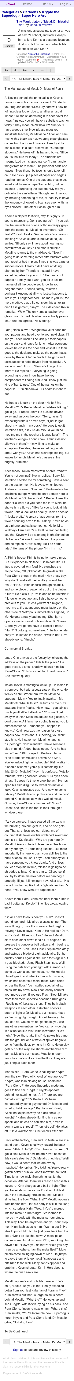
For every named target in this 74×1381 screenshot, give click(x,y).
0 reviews (45, 25)
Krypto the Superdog (39, 54)
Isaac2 (34, 25)
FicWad (9, 4)
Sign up (18, 1349)
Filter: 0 (46, 4)
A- (6, 70)
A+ (25, 70)
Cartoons (30, 12)
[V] (39, 59)
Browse (27, 4)
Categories (10, 12)
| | (51, 70)
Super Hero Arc (33, 15)
